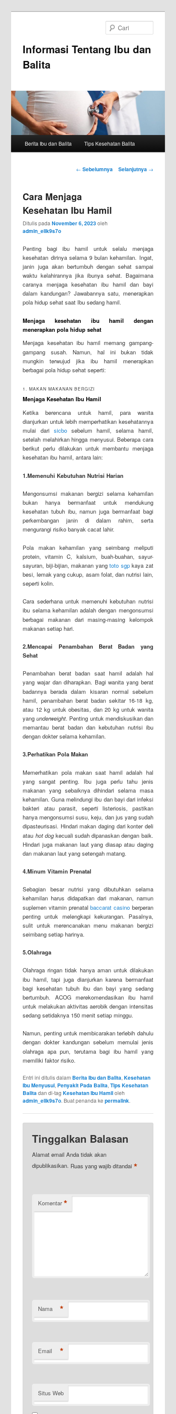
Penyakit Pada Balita (82, 1085)
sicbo (60, 430)
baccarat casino (110, 907)
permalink (117, 1100)
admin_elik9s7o (42, 231)
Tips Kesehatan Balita (109, 143)
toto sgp (119, 565)
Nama (51, 1309)
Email (51, 1351)
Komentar (52, 1203)
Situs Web (51, 1393)
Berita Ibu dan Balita (48, 143)
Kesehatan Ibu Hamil (88, 1093)
